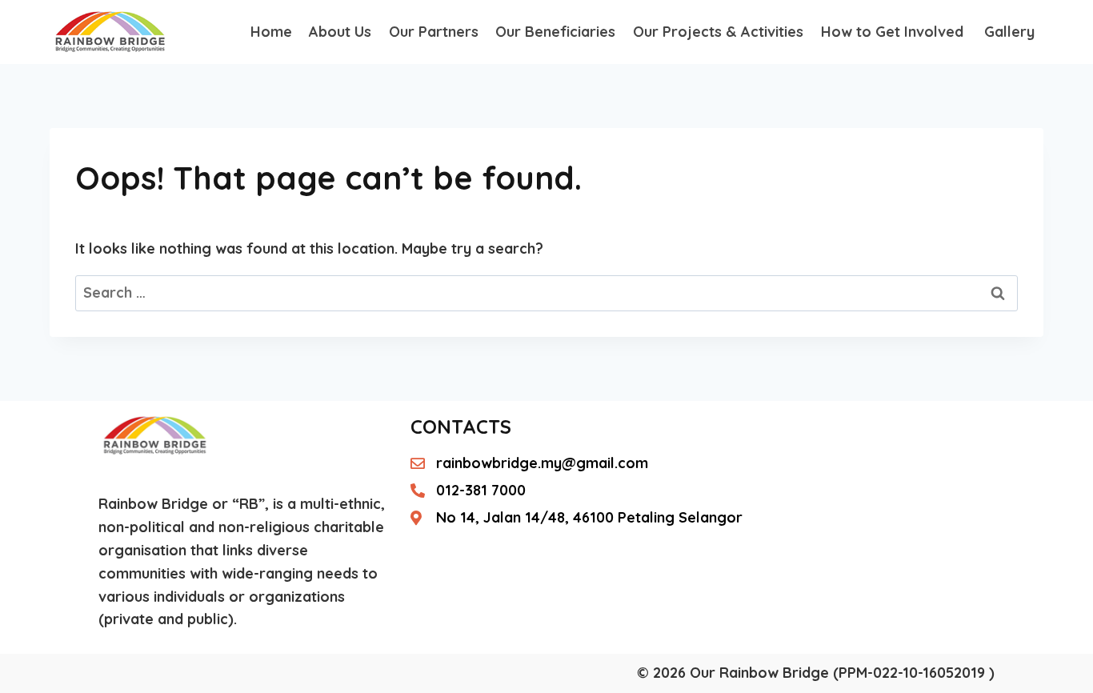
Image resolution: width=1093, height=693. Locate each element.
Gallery (1009, 31)
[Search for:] (546, 292)
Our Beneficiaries (555, 31)
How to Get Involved (894, 31)
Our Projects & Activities (718, 31)
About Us (340, 31)
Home (271, 31)
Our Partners (433, 31)
